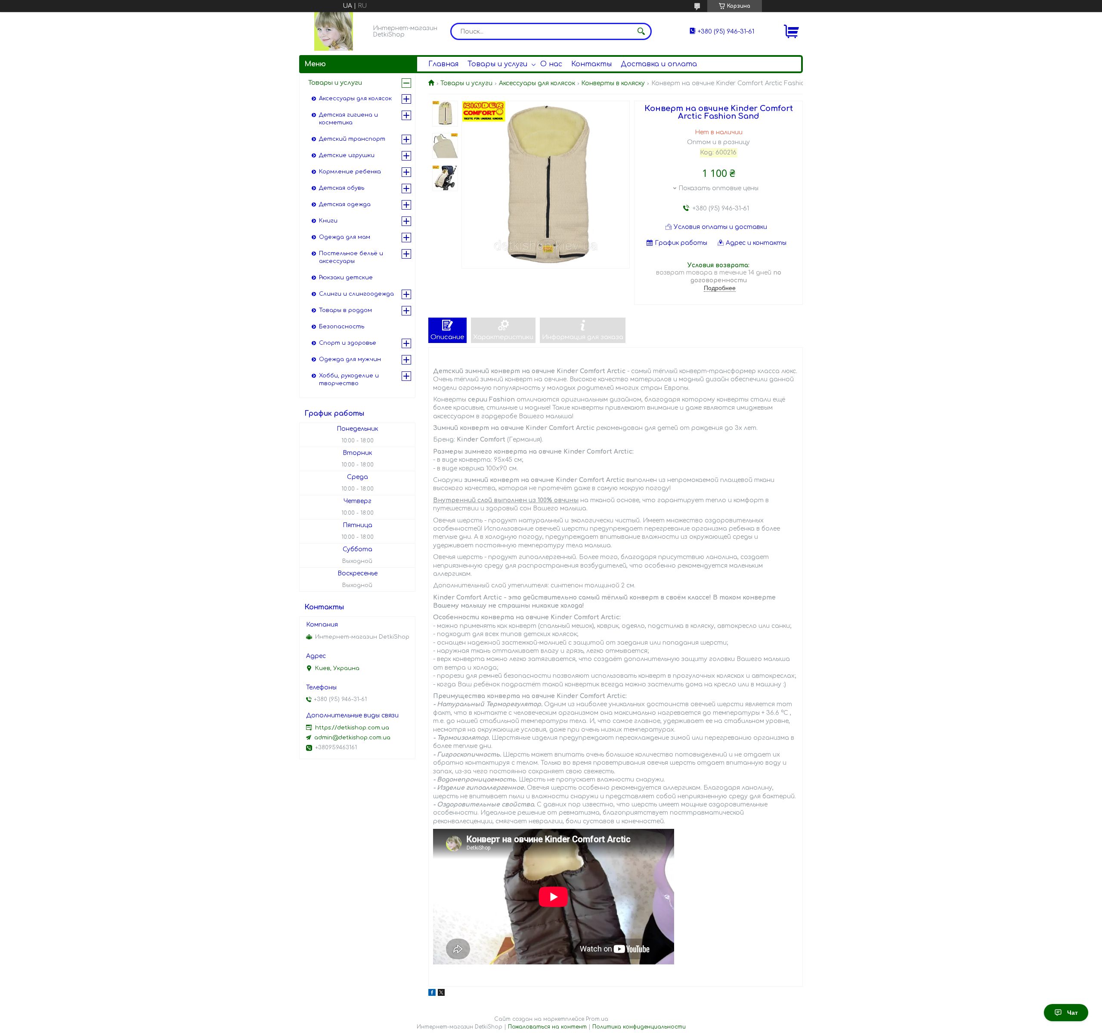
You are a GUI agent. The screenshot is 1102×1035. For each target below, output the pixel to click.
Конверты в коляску (613, 83)
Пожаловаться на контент (547, 1027)
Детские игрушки (347, 155)
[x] (441, 994)
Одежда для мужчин (350, 359)
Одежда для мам (344, 237)
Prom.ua (597, 1019)
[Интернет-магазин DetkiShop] (333, 31)
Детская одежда (345, 204)
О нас (551, 64)
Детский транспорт (352, 139)
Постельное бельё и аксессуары (351, 257)
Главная (443, 64)
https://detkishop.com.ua (352, 728)
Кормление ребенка (350, 172)
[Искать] (641, 31)
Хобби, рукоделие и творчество (349, 379)
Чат (1072, 1012)
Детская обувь (341, 188)
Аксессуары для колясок (537, 83)
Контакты (591, 64)
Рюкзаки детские (346, 278)
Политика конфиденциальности (639, 1027)
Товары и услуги (497, 64)
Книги (328, 221)
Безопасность (341, 327)
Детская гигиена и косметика (348, 119)
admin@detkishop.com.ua (352, 738)
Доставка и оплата (659, 64)
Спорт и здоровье (347, 343)
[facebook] (432, 994)
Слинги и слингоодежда (356, 294)
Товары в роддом (345, 310)
